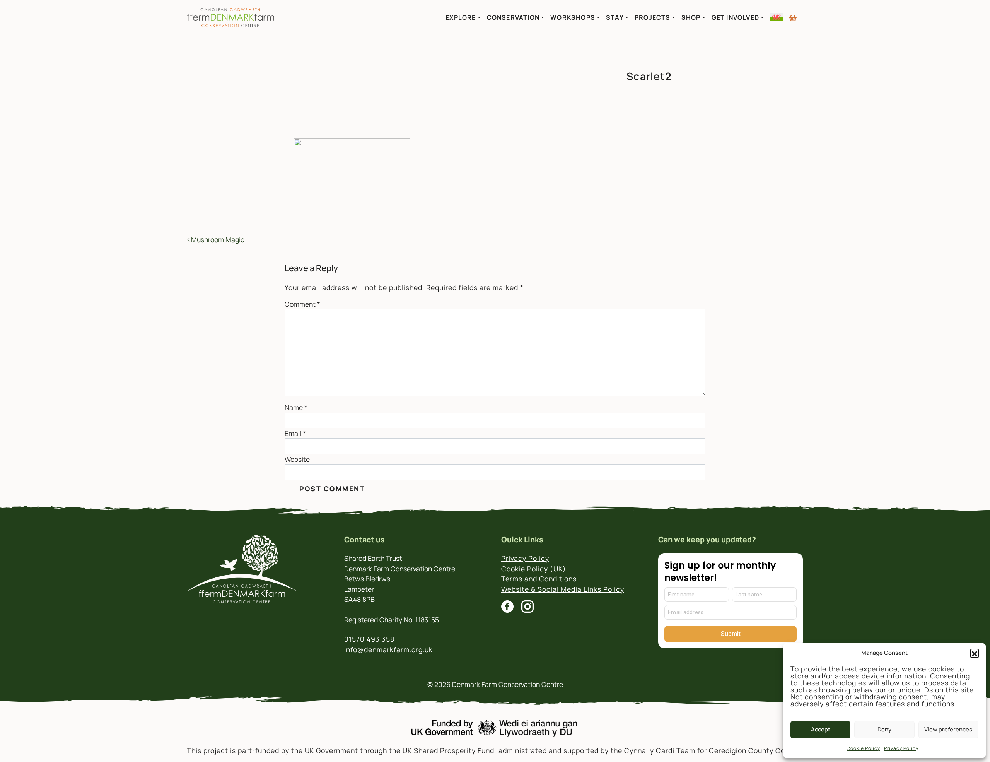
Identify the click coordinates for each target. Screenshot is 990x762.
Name (296, 407)
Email (295, 433)
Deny (884, 729)
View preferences (948, 729)
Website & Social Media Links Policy (562, 589)
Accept (820, 729)
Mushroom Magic (216, 239)
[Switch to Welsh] (776, 17)
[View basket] (793, 14)
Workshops (572, 17)
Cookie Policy (863, 748)
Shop (691, 17)
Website (297, 459)
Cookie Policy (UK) (533, 568)
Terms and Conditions (539, 578)
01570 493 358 (369, 639)
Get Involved (735, 17)
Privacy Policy (901, 748)
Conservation (513, 17)
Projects (653, 17)
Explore (461, 17)
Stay (615, 17)
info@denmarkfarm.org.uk (388, 649)
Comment (302, 304)
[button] (974, 653)
